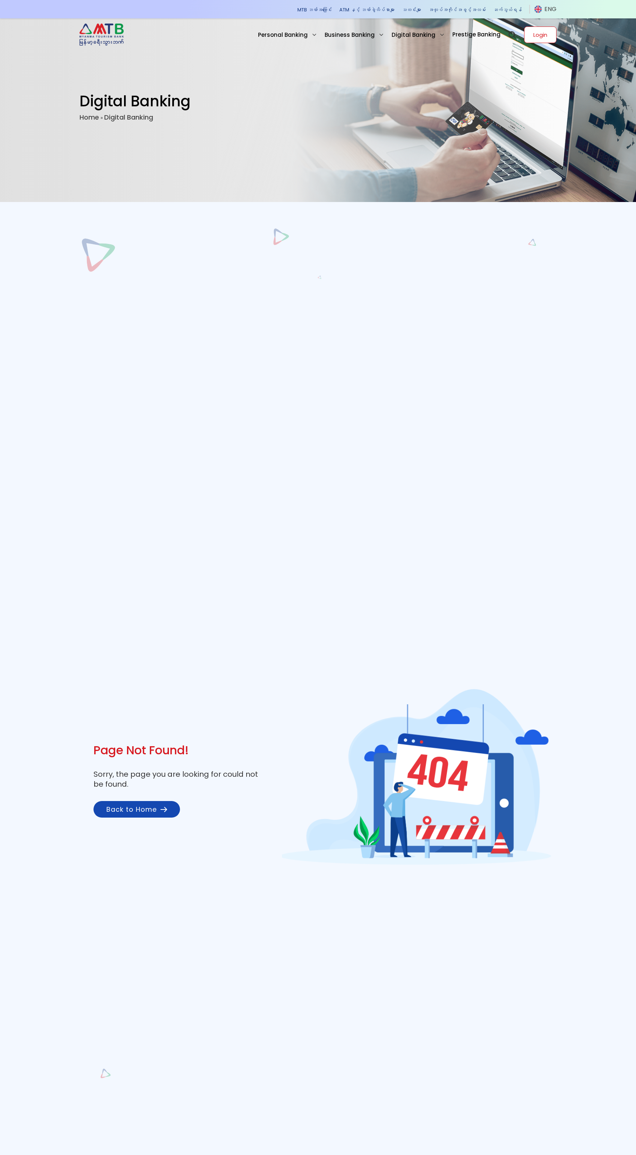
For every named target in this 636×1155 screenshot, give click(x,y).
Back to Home (131, 809)
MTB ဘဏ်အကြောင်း (314, 9)
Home (89, 117)
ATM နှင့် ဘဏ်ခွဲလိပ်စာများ (367, 9)
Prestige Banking (476, 34)
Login (540, 35)
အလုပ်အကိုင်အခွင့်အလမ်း (457, 9)
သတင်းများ (411, 9)
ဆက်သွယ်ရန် (507, 9)
